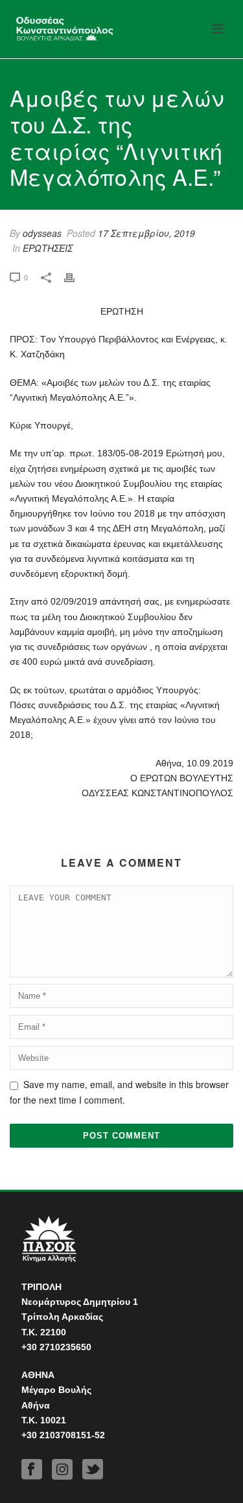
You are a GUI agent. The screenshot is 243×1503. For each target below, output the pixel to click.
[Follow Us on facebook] (31, 1469)
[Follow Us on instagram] (62, 1469)
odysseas (42, 233)
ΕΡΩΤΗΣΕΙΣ (48, 247)
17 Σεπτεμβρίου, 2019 (146, 233)
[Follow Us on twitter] (92, 1469)
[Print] (75, 276)
